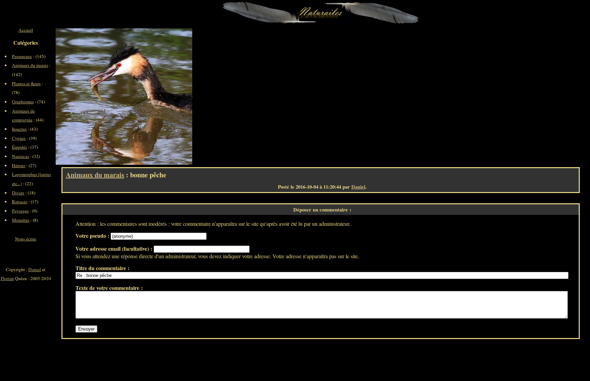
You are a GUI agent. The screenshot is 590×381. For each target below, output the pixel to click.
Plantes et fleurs (26, 83)
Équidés (19, 147)
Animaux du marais (95, 175)
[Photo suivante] (158, 96)
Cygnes (19, 138)
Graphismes (23, 102)
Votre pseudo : (93, 235)
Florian (7, 278)
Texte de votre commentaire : (109, 288)
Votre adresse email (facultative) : (114, 248)
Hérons (18, 165)
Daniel (358, 186)
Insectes (19, 129)
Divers (18, 193)
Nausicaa (20, 156)
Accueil (25, 30)
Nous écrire (25, 239)
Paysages (20, 211)
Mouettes (20, 220)
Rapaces (19, 202)
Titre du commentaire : (102, 268)
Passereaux (22, 56)
